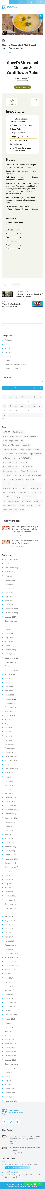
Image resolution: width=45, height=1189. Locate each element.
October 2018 (10, 863)
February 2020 (10, 797)
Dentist (37, 449)
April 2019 (9, 838)
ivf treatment (30, 479)
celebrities (26, 445)
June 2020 (9, 781)
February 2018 (10, 896)
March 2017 (9, 941)
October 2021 (10, 715)
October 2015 (10, 1011)
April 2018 (9, 888)
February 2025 (10, 580)
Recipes (16, 285)
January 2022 (10, 703)
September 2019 (11, 818)
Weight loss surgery (34, 505)
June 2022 (9, 683)
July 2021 (8, 728)
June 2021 (9, 732)
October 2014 (10, 1060)
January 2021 (10, 752)
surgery (17, 497)
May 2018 (9, 884)
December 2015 (11, 1003)
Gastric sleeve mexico (10, 471)
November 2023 (11, 613)
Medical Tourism (11, 369)
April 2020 (9, 789)
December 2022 (11, 658)
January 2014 (10, 1097)
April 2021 (9, 740)
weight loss (38, 501)
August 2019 (10, 822)
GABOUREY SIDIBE (23, 458)
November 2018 (11, 859)
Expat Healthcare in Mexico (16, 365)
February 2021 (10, 748)
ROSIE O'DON (37, 492)
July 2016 (8, 974)
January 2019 (10, 851)
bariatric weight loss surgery (13, 441)
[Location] (4, 2)
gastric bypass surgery (11, 467)
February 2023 (10, 650)
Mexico (16, 484)
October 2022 (10, 666)
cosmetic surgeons (9, 449)
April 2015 (9, 1035)
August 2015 (10, 1019)
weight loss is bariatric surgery (13, 505)
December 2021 (11, 707)
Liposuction (7, 484)
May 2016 (9, 982)
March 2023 (9, 646)
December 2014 (11, 1052)
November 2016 (11, 957)
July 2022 (8, 678)
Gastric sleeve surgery (29, 471)
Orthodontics (10, 361)
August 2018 (10, 871)
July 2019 (8, 826)
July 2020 (8, 777)
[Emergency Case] (40, 2)
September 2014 (11, 1064)
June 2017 (9, 929)
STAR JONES (7, 497)
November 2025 (11, 560)
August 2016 (10, 970)
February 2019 (10, 847)
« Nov (4, 418)
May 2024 (9, 596)
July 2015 (8, 1023)
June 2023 (9, 633)
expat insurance (21, 454)
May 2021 (8, 736)
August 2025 (10, 572)
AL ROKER (6, 432)
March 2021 (9, 744)
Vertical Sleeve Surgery (11, 501)
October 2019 (10, 814)
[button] (36, 119)
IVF (6, 344)
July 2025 (8, 576)
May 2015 (8, 1031)
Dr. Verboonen (8, 454)
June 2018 (9, 879)
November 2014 (11, 1056)
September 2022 (11, 670)
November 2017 (11, 908)
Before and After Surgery (11, 445)
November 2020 (11, 760)
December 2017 (11, 904)
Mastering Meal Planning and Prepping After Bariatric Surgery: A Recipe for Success (27, 529)
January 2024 (10, 605)
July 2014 (8, 1072)
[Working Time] (13, 2)
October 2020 (10, 765)
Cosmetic (8, 356)
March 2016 (9, 990)
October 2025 (10, 564)
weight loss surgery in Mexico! (13, 510)
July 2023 (8, 629)
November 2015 (11, 1007)
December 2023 (11, 609)
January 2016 (10, 998)
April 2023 (9, 642)
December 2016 (11, 953)
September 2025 (11, 568)
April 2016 (9, 986)
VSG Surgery (26, 501)
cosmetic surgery (25, 449)
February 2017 (10, 945)
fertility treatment (9, 458)
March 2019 (9, 843)
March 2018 (9, 892)
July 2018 (8, 875)
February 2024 (10, 601)
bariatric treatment (30, 436)
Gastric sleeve (27, 467)
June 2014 (9, 1076)
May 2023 (9, 637)
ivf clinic (11, 479)
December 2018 (11, 855)
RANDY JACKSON (9, 492)
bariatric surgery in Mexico (12, 436)
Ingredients (12, 104)
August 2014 (10, 1068)
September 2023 (11, 621)
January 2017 (10, 949)
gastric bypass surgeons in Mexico (15, 462)
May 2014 (9, 1080)
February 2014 (10, 1093)
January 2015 (10, 1048)
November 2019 (11, 810)
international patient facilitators (30, 475)
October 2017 (10, 912)
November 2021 (11, 711)
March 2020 (9, 793)
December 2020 (11, 756)
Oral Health (24, 488)
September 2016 (11, 966)
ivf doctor (19, 479)
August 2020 (10, 773)
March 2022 (9, 695)
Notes (35, 104)
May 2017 (8, 933)
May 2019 (9, 834)
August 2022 (10, 674)
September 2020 (11, 769)
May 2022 (9, 687)
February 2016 (10, 994)
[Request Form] (22, 2)
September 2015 (11, 1015)
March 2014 (9, 1089)
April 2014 (9, 1085)
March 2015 (9, 1039)
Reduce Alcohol (23, 492)
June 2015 (9, 1027)
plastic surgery (36, 488)
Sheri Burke (7, 52)
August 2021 (10, 724)
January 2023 (10, 654)
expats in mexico (36, 454)
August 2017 (10, 920)
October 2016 (10, 961)
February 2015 (10, 1044)
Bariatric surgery (18, 432)
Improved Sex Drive (10, 475)
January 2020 (10, 802)
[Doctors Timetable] (31, 2)
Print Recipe (22, 79)
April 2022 (9, 691)
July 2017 (8, 925)
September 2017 (11, 916)
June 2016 (9, 978)
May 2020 (9, 785)
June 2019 (9, 830)
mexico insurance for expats (32, 484)
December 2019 (11, 806)
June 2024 (9, 592)
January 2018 (10, 900)
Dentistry (8, 352)
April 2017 (9, 937)
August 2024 (10, 588)
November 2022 (11, 662)
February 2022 (10, 699)
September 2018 (11, 867)
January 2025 (10, 584)
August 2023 (10, 625)
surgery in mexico (29, 497)
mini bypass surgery (10, 488)
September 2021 (11, 719)
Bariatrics (8, 340)
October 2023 (10, 617)
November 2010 (11, 1101)
